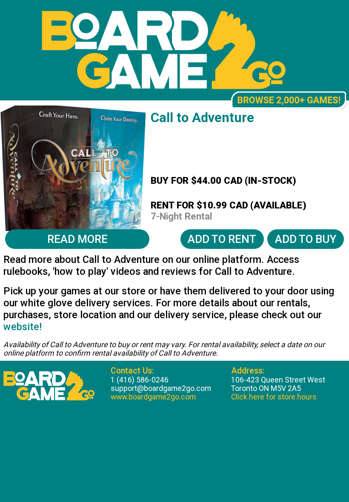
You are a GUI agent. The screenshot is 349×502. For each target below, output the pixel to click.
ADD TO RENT (222, 239)
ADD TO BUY (305, 239)
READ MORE (77, 239)
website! (22, 327)
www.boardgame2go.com (153, 397)
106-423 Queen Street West (278, 380)
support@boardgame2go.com (161, 388)
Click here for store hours (274, 397)
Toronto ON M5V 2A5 (266, 388)
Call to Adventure (202, 118)
